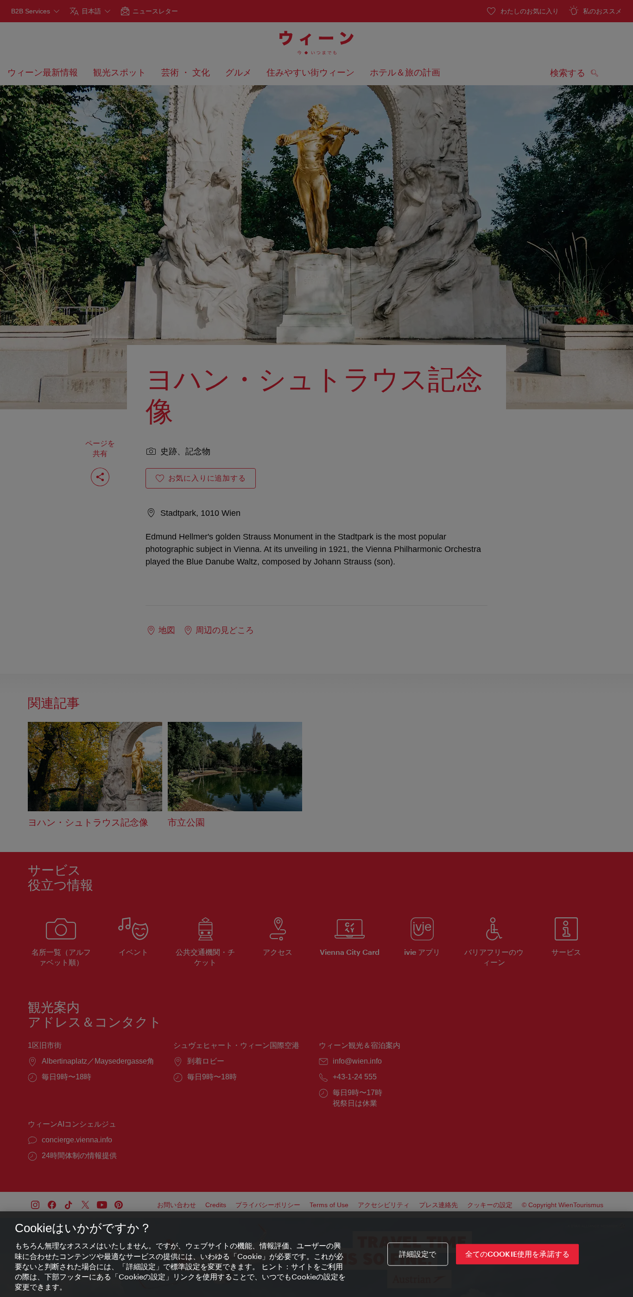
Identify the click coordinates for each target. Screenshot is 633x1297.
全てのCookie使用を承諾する (517, 1254)
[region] (316, 1254)
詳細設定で (418, 1254)
